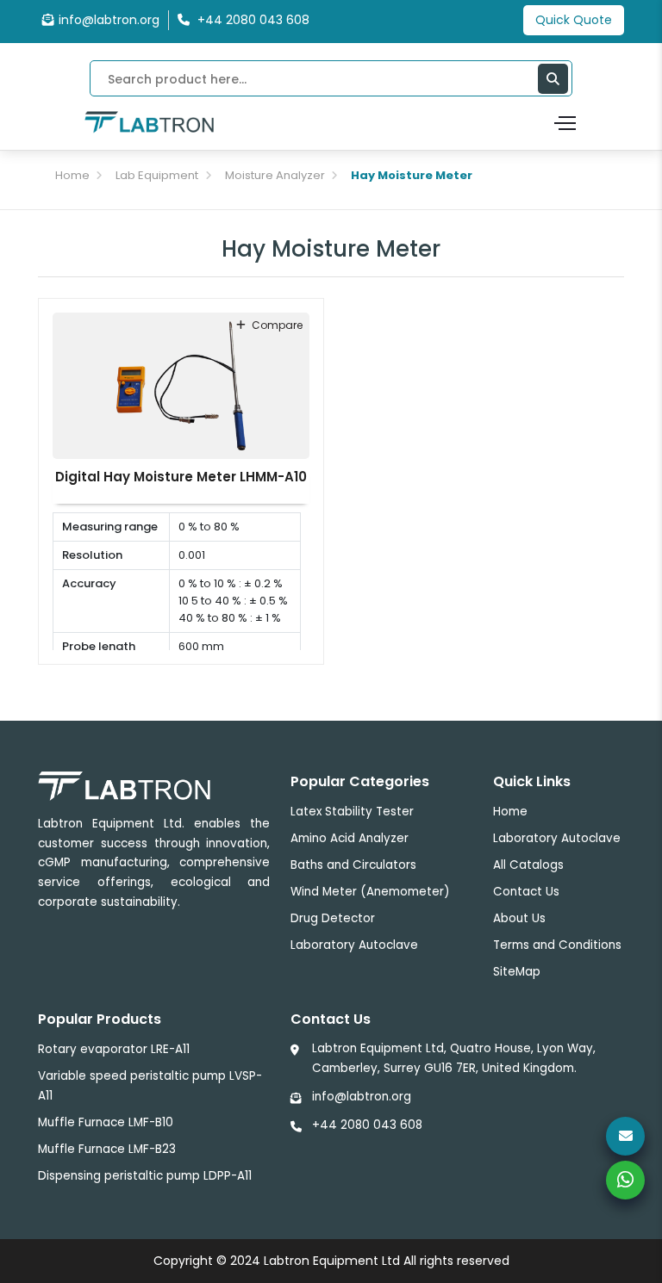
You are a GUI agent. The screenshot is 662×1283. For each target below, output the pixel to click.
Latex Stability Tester (352, 811)
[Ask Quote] (625, 1136)
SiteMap (516, 972)
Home (72, 175)
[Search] (553, 79)
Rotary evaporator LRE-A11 (114, 1049)
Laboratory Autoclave (354, 945)
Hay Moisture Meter (411, 175)
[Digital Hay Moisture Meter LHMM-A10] (181, 385)
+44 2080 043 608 (367, 1125)
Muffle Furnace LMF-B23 (107, 1149)
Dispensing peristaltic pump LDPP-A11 (145, 1176)
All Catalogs (528, 865)
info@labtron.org (109, 19)
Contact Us (526, 891)
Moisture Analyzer (275, 175)
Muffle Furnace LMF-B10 (105, 1122)
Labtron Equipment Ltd (332, 1260)
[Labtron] (149, 121)
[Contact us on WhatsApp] (625, 1180)
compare (277, 325)
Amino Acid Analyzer (349, 838)
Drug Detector (332, 918)
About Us (519, 918)
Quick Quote (573, 19)
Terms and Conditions (557, 945)
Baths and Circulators (353, 865)
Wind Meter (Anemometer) (369, 891)
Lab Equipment (157, 175)
